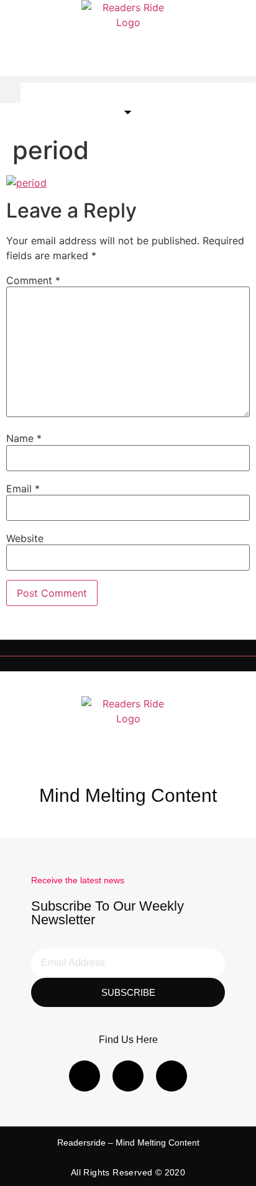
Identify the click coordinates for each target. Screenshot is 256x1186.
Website (24, 538)
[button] (128, 79)
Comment (33, 280)
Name (24, 438)
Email (23, 489)
